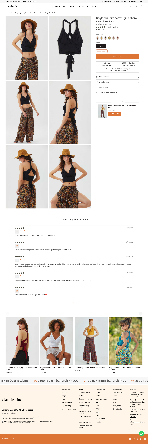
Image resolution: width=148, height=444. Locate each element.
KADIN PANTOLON (102, 399)
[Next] (140, 314)
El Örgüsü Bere (118, 409)
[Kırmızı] (98, 39)
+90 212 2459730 (136, 416)
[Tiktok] (134, 439)
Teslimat (82, 396)
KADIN (98, 393)
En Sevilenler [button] (117, 389)
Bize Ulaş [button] (133, 389)
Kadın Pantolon (118, 393)
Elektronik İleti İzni (85, 422)
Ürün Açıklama (103, 77)
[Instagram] (141, 439)
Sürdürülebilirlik (67, 402)
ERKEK (98, 416)
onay (25, 418)
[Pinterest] (137, 439)
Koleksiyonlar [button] (100, 389)
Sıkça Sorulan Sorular (69, 409)
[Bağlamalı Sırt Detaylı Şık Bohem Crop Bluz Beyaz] (56, 341)
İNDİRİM (98, 422)
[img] (19, 228)
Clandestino (11, 439)
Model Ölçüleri (103, 82)
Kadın (7, 13)
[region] (117, 67)
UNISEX (98, 412)
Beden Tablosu (101, 51)
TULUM (98, 409)
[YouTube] (145, 439)
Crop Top (18, 13)
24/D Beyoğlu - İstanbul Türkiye (137, 404)
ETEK (97, 406)
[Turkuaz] (110, 39)
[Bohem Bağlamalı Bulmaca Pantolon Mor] (91, 341)
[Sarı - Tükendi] (102, 39)
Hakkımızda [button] (66, 389)
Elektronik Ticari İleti (8, 418)
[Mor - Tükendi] (117, 39)
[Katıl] (54, 413)
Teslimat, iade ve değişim (107, 93)
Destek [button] (81, 389)
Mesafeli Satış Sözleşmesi (84, 407)
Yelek (115, 396)
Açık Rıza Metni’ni (11, 423)
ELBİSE (98, 396)
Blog (63, 399)
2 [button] (73, 302)
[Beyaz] (114, 39)
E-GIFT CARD (100, 419)
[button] (65, 6)
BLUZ (97, 402)
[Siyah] (106, 39)
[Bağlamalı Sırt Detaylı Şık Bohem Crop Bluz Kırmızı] (22, 341)
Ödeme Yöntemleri (86, 399)
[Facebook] (130, 439)
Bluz (12, 13)
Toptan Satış (66, 406)
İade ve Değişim (84, 393)
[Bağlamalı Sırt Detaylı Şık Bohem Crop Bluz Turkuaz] (125, 341)
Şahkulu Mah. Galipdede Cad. (137, 401)
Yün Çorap (117, 406)
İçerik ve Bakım (103, 87)
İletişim (64, 396)
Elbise (115, 399)
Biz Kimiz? (65, 393)
